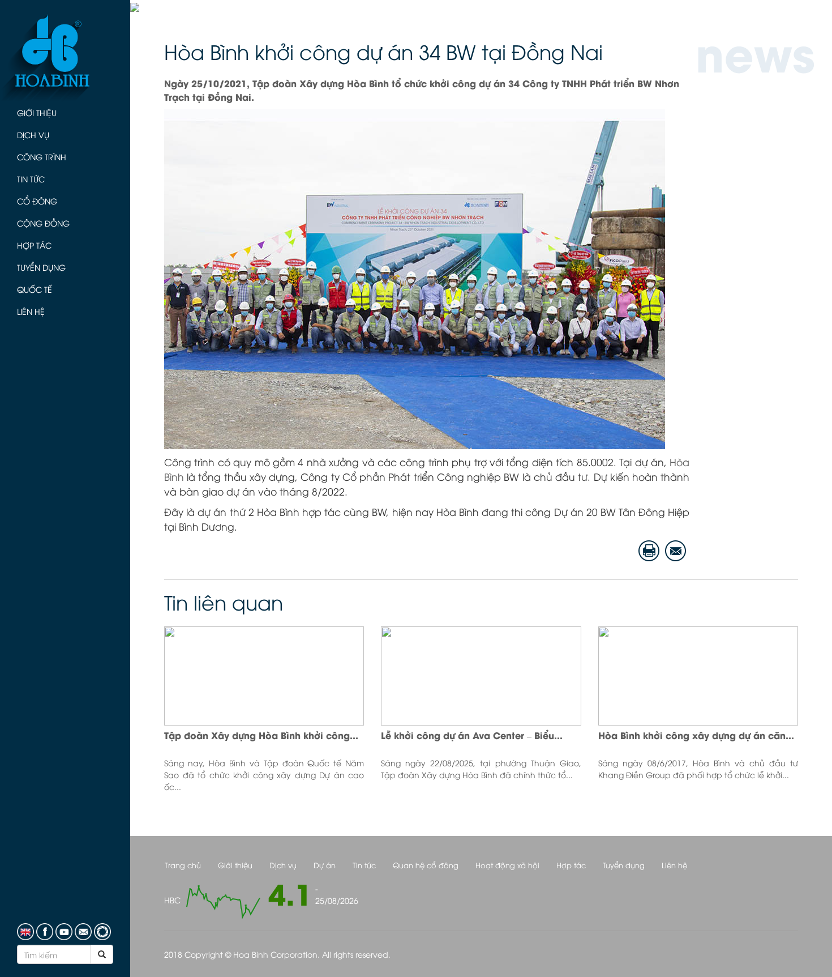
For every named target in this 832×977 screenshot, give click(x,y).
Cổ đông (37, 200)
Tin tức (31, 178)
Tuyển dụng (41, 267)
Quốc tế (34, 289)
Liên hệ (31, 311)
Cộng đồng (43, 222)
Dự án (325, 865)
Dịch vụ (33, 134)
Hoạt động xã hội (507, 865)
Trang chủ (183, 865)
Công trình (41, 156)
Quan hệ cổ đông (425, 865)
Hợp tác (34, 245)
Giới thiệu (37, 112)
